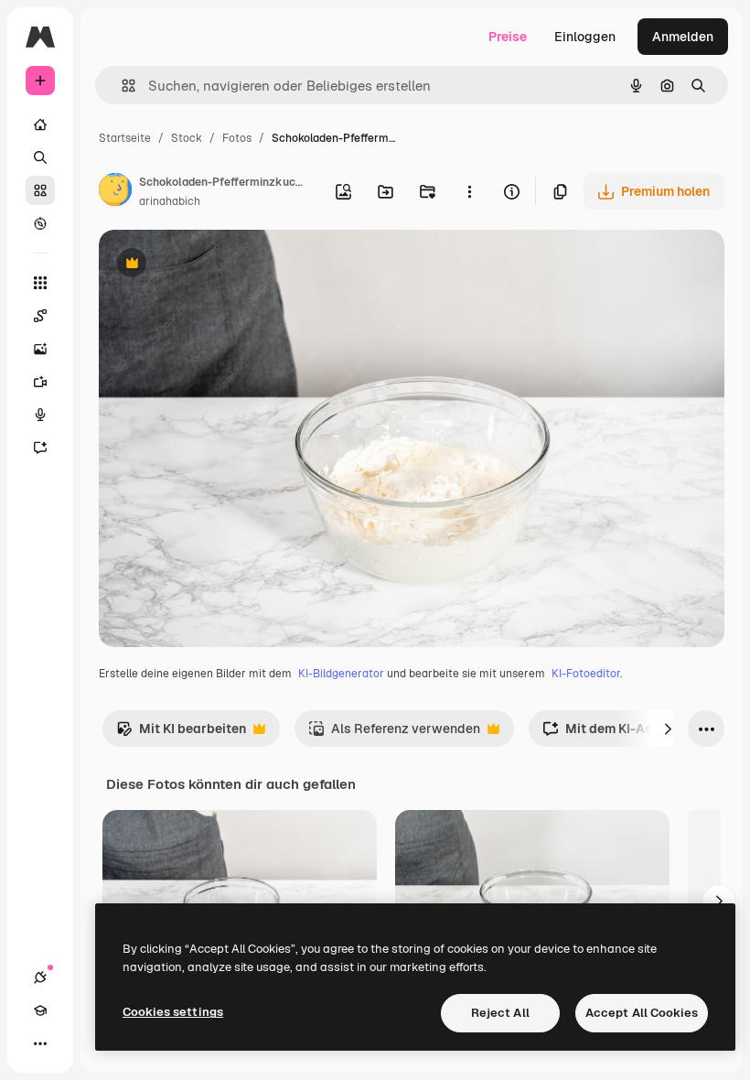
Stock (186, 138)
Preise (507, 36)
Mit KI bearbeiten (181, 733)
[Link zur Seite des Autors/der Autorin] (115, 192)
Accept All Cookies (641, 1013)
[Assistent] (40, 447)
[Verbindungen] (40, 977)
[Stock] (40, 190)
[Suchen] (40, 157)
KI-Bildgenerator (341, 673)
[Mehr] (40, 1043)
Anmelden (682, 36)
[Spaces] (40, 315)
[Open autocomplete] (121, 85)
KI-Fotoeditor (586, 673)
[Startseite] (40, 124)
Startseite (125, 138)
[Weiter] (667, 728)
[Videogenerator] (40, 381)
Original (215, 265)
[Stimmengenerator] (40, 414)
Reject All (500, 1013)
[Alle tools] (40, 282)
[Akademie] (40, 1010)
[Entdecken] (40, 223)
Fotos (237, 138)
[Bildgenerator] (40, 348)
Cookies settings (173, 1012)
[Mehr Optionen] (469, 191)
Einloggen (585, 36)
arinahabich (169, 201)
